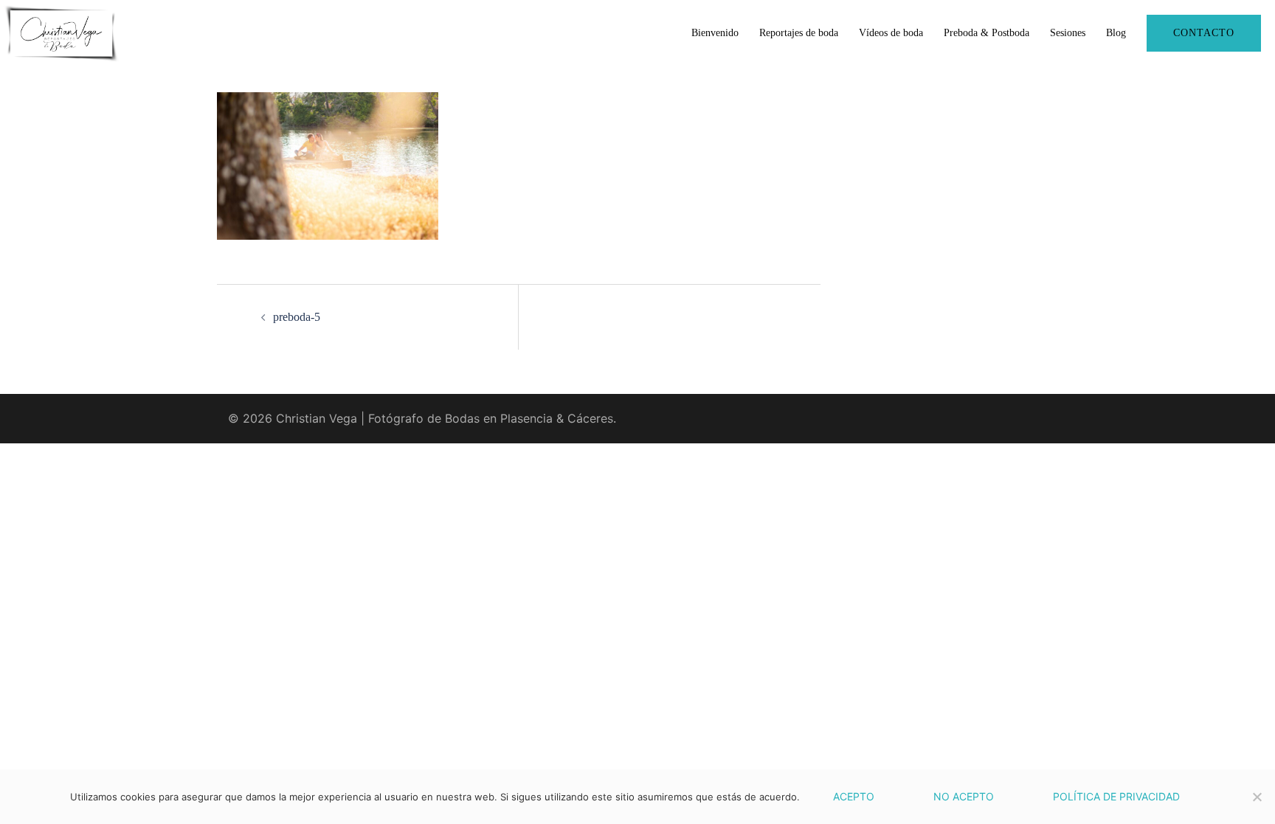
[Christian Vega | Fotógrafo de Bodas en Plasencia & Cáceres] (61, 31)
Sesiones (1067, 32)
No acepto (963, 796)
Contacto (1203, 32)
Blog (1116, 32)
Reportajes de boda (798, 32)
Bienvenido (715, 32)
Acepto (853, 796)
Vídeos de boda (891, 32)
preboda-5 (296, 317)
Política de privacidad (1116, 796)
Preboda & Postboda (986, 32)
